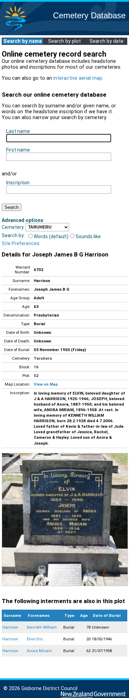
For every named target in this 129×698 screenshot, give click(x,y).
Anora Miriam (39, 650)
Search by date (106, 41)
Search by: (13, 235)
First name (18, 150)
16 (36, 367)
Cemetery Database (89, 15)
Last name (18, 131)
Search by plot (64, 41)
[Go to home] (15, 31)
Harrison (10, 627)
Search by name (22, 41)
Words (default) (51, 236)
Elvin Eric (35, 639)
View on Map (46, 384)
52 (36, 375)
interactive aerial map (77, 78)
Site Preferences (21, 243)
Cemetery (13, 227)
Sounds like (88, 236)
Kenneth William (42, 627)
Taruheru (43, 358)
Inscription (18, 182)
